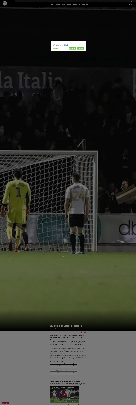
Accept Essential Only (72, 48)
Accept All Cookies (80, 48)
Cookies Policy (66, 45)
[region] (68, 46)
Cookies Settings (55, 48)
